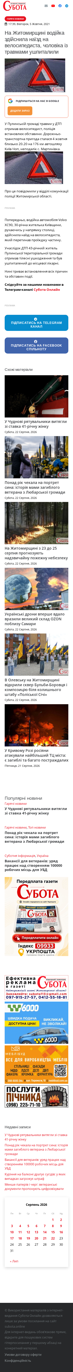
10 (12, 1232)
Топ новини (37, 827)
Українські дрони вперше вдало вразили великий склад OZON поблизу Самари (35, 618)
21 (45, 1238)
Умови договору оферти (23, 1354)
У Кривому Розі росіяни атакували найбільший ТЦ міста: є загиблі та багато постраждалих (36, 755)
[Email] (46, 6)
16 (61, 1232)
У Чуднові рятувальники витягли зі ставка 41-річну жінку (36, 424)
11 (20, 1232)
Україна (42, 856)
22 (53, 1238)
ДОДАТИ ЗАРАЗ (20, 110)
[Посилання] (14, 6)
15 (53, 1232)
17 (12, 1238)
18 (20, 1238)
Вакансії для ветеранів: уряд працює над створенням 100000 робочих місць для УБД (33, 865)
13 (36, 1232)
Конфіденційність (18, 1360)
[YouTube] (53, 6)
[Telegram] (67, 6)
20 (36, 1238)
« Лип (14, 1261)
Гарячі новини (16, 803)
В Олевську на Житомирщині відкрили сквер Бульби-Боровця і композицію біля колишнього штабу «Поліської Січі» (36, 687)
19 (28, 1238)
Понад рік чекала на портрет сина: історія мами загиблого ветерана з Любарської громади (35, 487)
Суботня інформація (20, 856)
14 (45, 1232)
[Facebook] (60, 6)
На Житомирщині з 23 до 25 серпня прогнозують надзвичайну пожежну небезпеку (36, 553)
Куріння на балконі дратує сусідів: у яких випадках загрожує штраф (35, 1176)
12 (28, 1232)
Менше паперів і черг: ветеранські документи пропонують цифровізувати (34, 1186)
